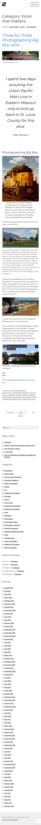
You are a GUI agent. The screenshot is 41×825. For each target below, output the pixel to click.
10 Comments (31, 27)
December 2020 (9, 764)
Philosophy (8, 516)
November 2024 (9, 633)
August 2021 (8, 748)
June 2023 (7, 681)
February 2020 (9, 784)
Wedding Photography (12, 544)
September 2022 (10, 707)
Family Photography (11, 483)
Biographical (8, 471)
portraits (34, 397)
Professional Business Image (14, 532)
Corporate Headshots (15, 395)
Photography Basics (11, 522)
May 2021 (7, 758)
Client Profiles (9, 474)
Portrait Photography (11, 528)
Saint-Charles (22, 399)
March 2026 (8, 597)
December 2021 (9, 735)
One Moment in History (12, 449)
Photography (8, 519)
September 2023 (10, 671)
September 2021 (9, 745)
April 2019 (7, 800)
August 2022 (8, 710)
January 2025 (8, 626)
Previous (10, 412)
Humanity (7, 496)
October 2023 (8, 668)
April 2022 (7, 723)
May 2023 (7, 684)
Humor (6, 499)
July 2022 (7, 713)
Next (20, 416)
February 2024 (9, 658)
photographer (26, 397)
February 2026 (9, 601)
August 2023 (8, 675)
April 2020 (7, 777)
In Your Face (8, 503)
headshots (31, 395)
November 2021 (9, 739)
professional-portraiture (10, 399)
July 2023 (7, 678)
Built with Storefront (10, 820)
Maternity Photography (12, 509)
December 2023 (9, 662)
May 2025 (7, 620)
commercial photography (20, 393)
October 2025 (8, 607)
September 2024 (10, 636)
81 (33, 412)
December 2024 (9, 630)
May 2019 (7, 796)
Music (6, 512)
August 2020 (8, 771)
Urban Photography (10, 541)
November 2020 (9, 768)
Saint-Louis (31, 399)
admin (22, 27)
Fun (11, 391)
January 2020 (8, 787)
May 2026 (7, 594)
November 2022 (9, 700)
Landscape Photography (12, 506)
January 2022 (8, 732)
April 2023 (7, 687)
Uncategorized (9, 538)
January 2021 (8, 761)
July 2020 (7, 774)
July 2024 (7, 642)
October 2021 (8, 742)
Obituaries (7, 442)
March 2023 (8, 691)
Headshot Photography (12, 493)
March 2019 (8, 803)
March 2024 (8, 655)
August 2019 (8, 790)
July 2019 (7, 793)
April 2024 (7, 652)
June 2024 (7, 646)
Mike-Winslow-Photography (11, 397)
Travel (6, 535)
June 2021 (7, 755)
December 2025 (9, 604)
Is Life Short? (8, 452)
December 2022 (9, 697)
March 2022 (8, 726)
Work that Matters (19, 391)
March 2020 (8, 780)
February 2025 (9, 623)
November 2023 (9, 665)
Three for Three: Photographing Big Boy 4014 (20, 40)
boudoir (8, 393)
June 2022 (7, 716)
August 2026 (8, 588)
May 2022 (7, 719)
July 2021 (7, 752)
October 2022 (8, 703)
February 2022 (9, 729)
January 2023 (8, 694)
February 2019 (9, 806)
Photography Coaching (12, 525)
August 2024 (8, 639)
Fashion (6, 487)
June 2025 (7, 617)
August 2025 (8, 614)
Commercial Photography (13, 477)
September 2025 (9, 610)
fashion (24, 395)
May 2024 (7, 649)
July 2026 (7, 591)
